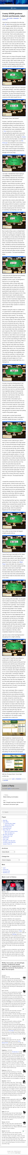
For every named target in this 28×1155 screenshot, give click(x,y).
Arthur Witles (6, 822)
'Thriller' (20, 931)
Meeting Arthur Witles (9, 825)
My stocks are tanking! (8, 834)
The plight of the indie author (9, 840)
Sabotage (14, 934)
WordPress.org (6, 872)
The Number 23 (15, 1052)
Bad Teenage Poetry (7, 826)
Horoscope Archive (7, 828)
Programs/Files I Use (7, 836)
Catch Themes (17, 1152)
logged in (9, 788)
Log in (4, 867)
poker (13, 779)
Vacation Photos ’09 (7, 844)
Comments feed (6, 871)
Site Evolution (6, 837)
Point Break (11, 1030)
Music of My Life (6, 829)
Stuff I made (5, 839)
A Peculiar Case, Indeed (10, 823)
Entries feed (5, 869)
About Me (5, 820)
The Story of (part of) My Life (9, 842)
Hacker (24, 137)
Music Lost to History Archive (11, 831)
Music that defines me (9, 833)
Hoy (5, 131)
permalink (6, 780)
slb (5, 24)
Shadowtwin (16, 18)
